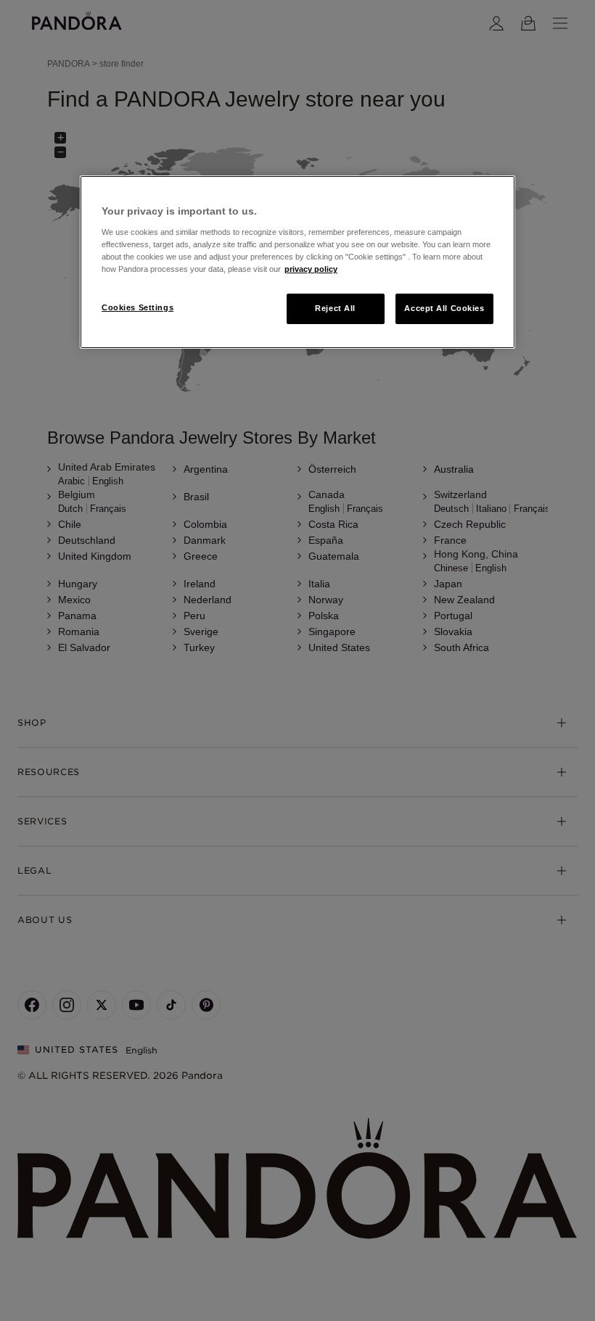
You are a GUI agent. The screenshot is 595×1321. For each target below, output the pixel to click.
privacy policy (310, 269)
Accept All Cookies (444, 308)
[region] (297, 262)
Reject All (335, 308)
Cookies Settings (137, 307)
